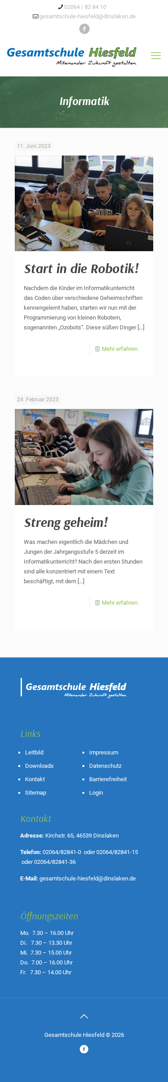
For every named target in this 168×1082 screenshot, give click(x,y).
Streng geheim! (66, 522)
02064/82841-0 (62, 852)
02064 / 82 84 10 (85, 7)
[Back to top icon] (84, 1016)
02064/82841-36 (55, 862)
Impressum (103, 752)
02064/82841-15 (117, 852)
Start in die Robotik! (81, 268)
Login (96, 792)
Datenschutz (105, 765)
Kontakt (35, 779)
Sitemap (35, 792)
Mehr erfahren (120, 348)
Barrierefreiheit (108, 779)
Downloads (39, 765)
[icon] (84, 29)
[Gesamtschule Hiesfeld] (84, 52)
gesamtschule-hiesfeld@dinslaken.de (87, 16)
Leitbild (34, 752)
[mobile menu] (156, 55)
